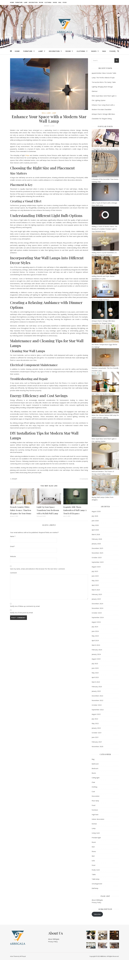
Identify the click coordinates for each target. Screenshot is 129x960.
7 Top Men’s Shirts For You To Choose (105, 149)
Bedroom (95, 768)
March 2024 (96, 645)
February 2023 (97, 687)
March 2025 (96, 590)
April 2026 (95, 530)
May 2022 (95, 723)
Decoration (33, 2)
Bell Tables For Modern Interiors (103, 394)
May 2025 (95, 581)
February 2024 (97, 650)
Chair (93, 782)
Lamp (25, 2)
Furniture (18, 2)
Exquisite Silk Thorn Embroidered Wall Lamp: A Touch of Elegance (75, 510)
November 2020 (97, 746)
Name (12, 536)
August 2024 (96, 622)
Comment (13, 573)
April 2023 (95, 677)
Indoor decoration (98, 819)
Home (12, 2)
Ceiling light (95, 778)
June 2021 (95, 737)
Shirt (93, 847)
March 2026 (96, 534)
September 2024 (98, 617)
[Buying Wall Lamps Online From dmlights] (105, 485)
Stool (93, 865)
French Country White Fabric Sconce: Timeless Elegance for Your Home (20, 510)
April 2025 (95, 585)
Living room (96, 833)
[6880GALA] (64, 26)
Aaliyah (14, 479)
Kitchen (94, 824)
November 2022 (97, 700)
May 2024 (95, 636)
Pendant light (96, 838)
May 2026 (95, 525)
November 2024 (97, 608)
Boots (94, 773)
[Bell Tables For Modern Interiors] (105, 382)
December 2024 (97, 604)
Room (41, 2)
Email (12, 546)
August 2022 (96, 714)
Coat (93, 791)
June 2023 (95, 668)
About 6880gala (97, 900)
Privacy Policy (96, 902)
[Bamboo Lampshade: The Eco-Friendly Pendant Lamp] (105, 357)
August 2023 (96, 659)
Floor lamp (95, 801)
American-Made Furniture (100, 300)
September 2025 (98, 562)
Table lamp (95, 879)
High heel (95, 814)
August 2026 (96, 511)
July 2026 (95, 516)
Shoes (55, 2)
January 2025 (96, 599)
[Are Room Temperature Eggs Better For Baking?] (105, 334)
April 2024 (95, 640)
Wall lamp (46, 113)
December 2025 (97, 548)
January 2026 (96, 544)
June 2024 (95, 631)
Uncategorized (97, 884)
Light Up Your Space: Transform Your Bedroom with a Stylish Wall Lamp (48, 510)
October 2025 (97, 557)
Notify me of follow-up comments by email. (25, 606)
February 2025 (97, 594)
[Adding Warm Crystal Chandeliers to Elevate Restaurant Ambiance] (105, 242)
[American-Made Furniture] (105, 289)
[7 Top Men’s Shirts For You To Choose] (105, 138)
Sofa (93, 861)
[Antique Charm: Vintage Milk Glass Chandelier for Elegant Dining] (105, 310)
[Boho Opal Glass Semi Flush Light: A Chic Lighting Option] (105, 428)
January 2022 (96, 728)
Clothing (48, 2)
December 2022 (97, 696)
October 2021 (97, 733)
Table (94, 874)
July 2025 (95, 571)
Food (65, 2)
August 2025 (96, 567)
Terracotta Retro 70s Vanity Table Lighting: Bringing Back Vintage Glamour (104, 86)
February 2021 (97, 742)
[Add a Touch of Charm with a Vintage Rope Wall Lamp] (105, 192)
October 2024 (97, 613)
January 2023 (96, 691)
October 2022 (97, 705)
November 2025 (97, 553)
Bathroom (95, 764)
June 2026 (95, 521)
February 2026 (97, 539)
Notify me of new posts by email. (21, 613)
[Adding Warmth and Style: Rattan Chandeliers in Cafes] (105, 265)
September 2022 (98, 710)
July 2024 (95, 627)
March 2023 (96, 682)
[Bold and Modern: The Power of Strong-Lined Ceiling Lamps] (105, 456)
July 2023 (95, 663)
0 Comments (84, 479)
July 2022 (95, 719)
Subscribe (97, 914)
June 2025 (95, 576)
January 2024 (96, 654)
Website (13, 556)
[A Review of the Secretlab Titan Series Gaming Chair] (105, 163)
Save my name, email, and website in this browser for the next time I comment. (37, 569)
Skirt (93, 856)
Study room (96, 870)
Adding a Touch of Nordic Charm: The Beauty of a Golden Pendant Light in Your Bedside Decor (104, 228)
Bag (60, 2)
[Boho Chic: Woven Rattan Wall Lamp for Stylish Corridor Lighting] (105, 404)
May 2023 (95, 673)
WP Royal (23, 956)
